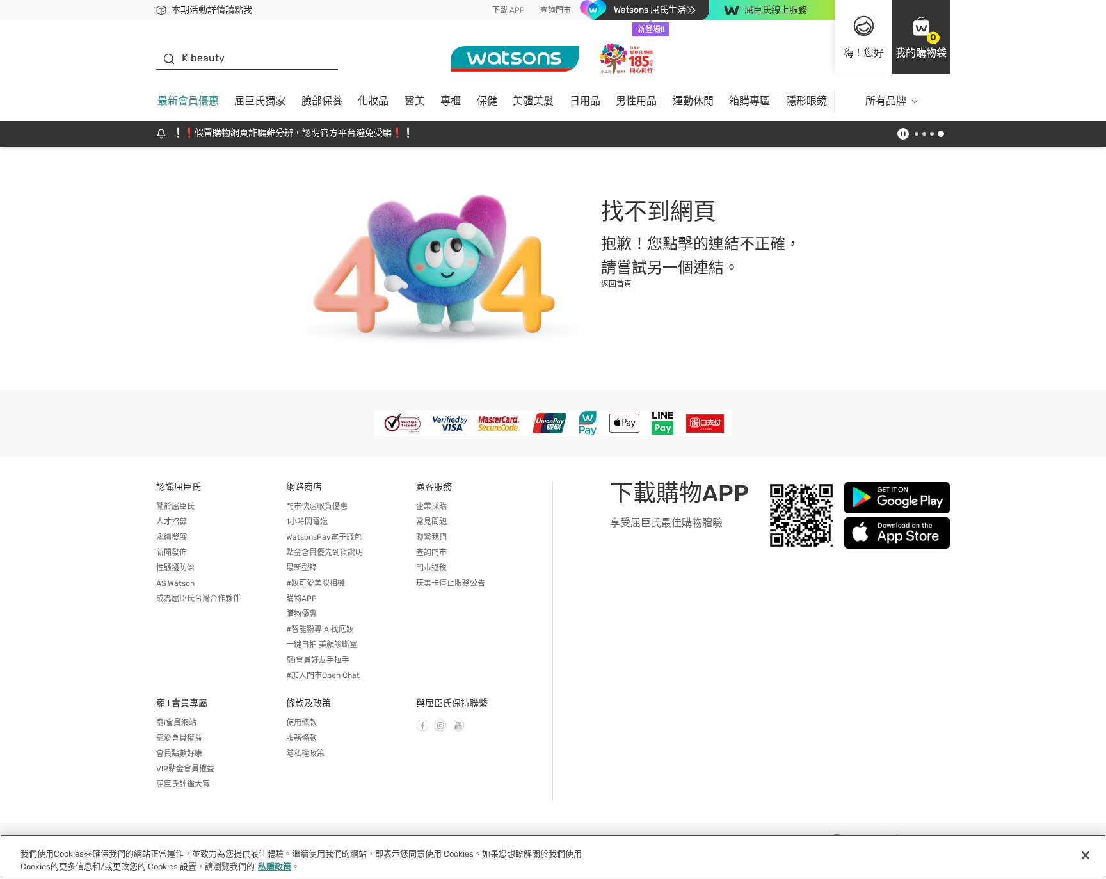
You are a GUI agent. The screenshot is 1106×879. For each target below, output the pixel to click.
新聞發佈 (171, 552)
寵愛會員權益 (179, 738)
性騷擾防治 (175, 567)
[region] (553, 857)
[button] (921, 37)
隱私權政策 (305, 753)
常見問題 (431, 521)
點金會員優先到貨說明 (324, 552)
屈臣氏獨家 (259, 101)
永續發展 (171, 537)
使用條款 (301, 722)
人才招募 (171, 521)
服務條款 (301, 738)
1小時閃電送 (307, 521)
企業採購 (431, 506)
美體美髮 (533, 101)
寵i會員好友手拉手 (317, 660)
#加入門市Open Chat (323, 675)
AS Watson (175, 583)
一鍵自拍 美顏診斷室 (321, 644)
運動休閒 (693, 101)
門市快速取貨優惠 (317, 506)
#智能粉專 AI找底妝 (320, 629)
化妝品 (373, 101)
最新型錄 (301, 567)
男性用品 (636, 101)
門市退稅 (431, 567)
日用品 (585, 101)
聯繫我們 (431, 537)
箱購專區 (749, 101)
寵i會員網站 (176, 722)
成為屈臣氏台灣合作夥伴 (198, 598)
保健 (487, 101)
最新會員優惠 (188, 101)
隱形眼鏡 (806, 101)
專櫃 (450, 101)
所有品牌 (885, 101)
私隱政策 (274, 866)
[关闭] (1085, 855)
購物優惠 (301, 613)
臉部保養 (321, 101)
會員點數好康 (179, 753)
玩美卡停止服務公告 (450, 583)
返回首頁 (616, 284)
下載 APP (508, 10)
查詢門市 (555, 10)
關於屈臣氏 (175, 506)
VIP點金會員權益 (185, 768)
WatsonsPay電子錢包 (324, 537)
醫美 (415, 101)
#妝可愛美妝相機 (315, 583)
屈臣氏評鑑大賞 (183, 784)
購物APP (301, 598)
